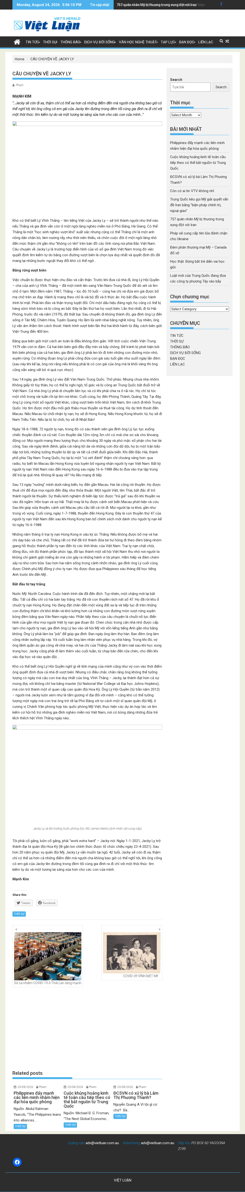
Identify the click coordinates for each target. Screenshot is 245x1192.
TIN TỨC (32, 42)
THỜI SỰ (49, 42)
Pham (19, 85)
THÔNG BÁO (70, 42)
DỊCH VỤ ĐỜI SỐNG (99, 42)
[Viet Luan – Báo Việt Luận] (17, 41)
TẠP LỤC (168, 42)
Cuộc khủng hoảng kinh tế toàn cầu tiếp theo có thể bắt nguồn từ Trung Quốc (198, 163)
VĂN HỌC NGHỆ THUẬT (138, 42)
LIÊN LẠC (205, 42)
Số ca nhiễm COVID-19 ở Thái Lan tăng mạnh (47, 983)
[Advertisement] (87, 1028)
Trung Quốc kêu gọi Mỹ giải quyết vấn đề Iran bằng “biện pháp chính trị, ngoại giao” (199, 205)
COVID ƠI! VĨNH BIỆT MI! (140, 976)
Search (176, 80)
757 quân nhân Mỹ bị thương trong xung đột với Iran (157, 5)
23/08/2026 (25, 1087)
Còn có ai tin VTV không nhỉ (192, 191)
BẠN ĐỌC (186, 42)
